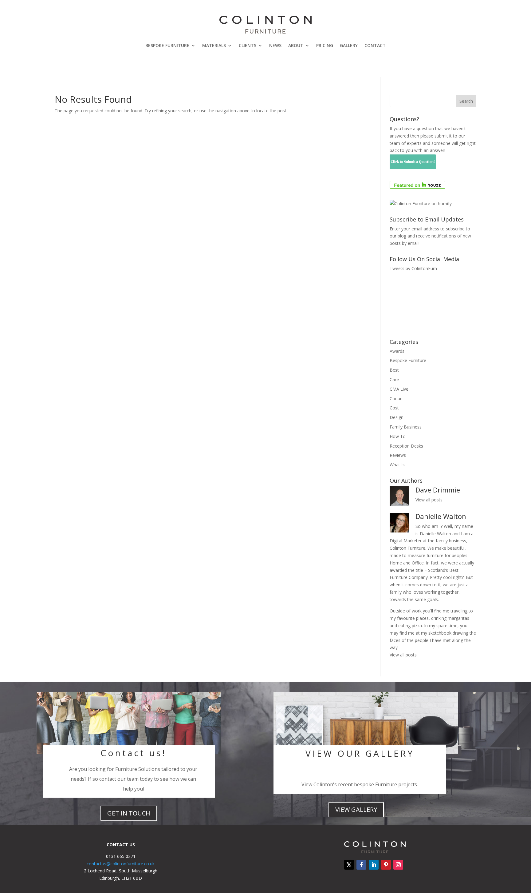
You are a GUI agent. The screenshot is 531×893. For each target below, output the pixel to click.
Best (394, 370)
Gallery (349, 45)
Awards (397, 351)
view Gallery (356, 809)
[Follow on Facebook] (361, 865)
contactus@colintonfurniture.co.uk (121, 864)
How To (398, 436)
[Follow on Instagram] (398, 865)
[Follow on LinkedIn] (374, 865)
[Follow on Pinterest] (386, 865)
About (295, 45)
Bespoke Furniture (167, 45)
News (275, 45)
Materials (214, 45)
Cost (394, 408)
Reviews (398, 455)
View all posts (428, 500)
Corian (396, 398)
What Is (397, 465)
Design (396, 417)
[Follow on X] (349, 865)
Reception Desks (406, 446)
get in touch (128, 813)
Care (394, 379)
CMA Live (399, 389)
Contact (375, 45)
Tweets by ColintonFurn (413, 268)
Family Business (406, 427)
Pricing (324, 45)
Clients (247, 45)
